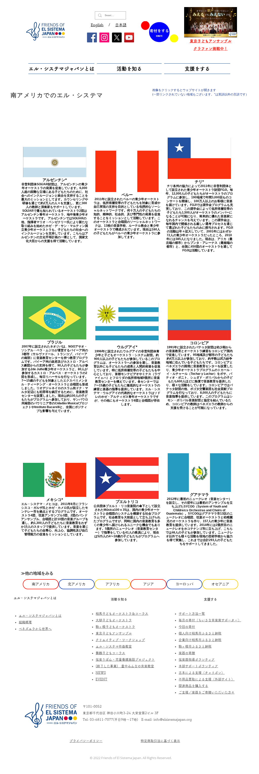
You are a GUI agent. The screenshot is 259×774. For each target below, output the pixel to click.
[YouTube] (129, 37)
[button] (62, 68)
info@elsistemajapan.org (173, 719)
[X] (117, 37)
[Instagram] (104, 37)
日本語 (120, 25)
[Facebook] (92, 37)
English (97, 25)
